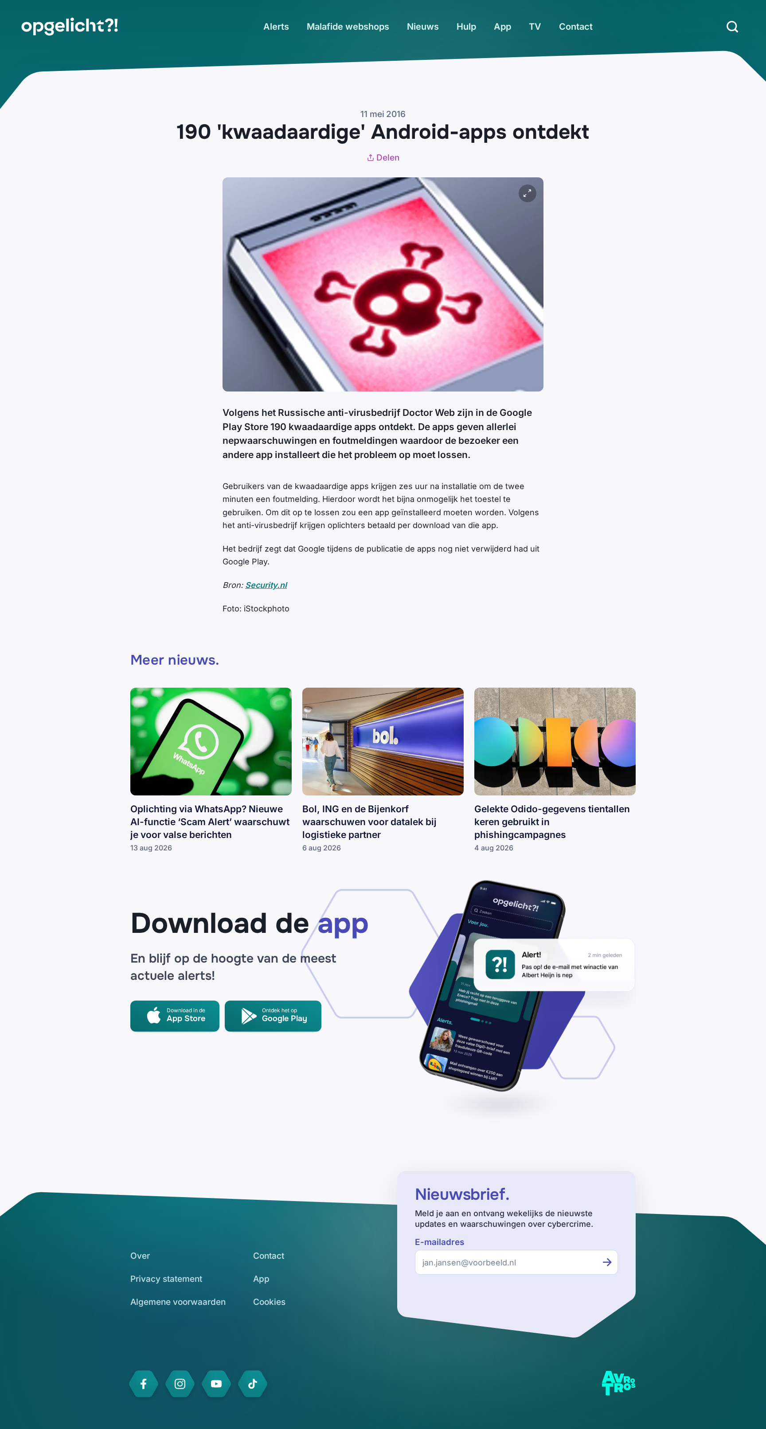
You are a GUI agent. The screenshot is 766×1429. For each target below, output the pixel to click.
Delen (387, 158)
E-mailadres (439, 1242)
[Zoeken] (732, 26)
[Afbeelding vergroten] (527, 193)
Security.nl (266, 585)
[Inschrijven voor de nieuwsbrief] (607, 1262)
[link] (69, 26)
